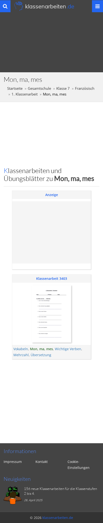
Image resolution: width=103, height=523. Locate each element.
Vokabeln (20, 349)
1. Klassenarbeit (24, 94)
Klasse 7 (63, 88)
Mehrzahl (21, 355)
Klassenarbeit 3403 (51, 278)
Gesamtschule (39, 88)
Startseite (15, 88)
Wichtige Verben (68, 349)
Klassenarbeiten (49, 6)
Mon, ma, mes (41, 349)
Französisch (84, 88)
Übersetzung (41, 355)
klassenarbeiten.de (57, 517)
